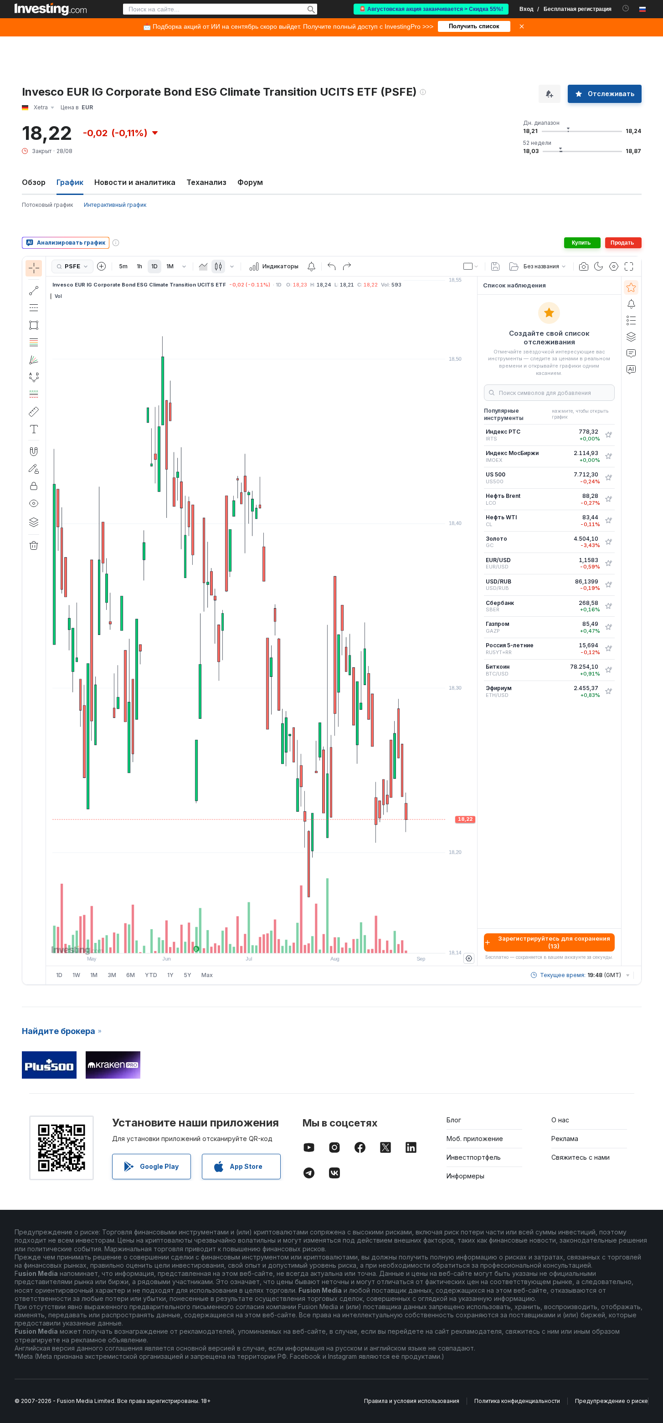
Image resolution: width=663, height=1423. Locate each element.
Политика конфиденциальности (517, 1400)
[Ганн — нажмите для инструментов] (34, 360)
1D (154, 266)
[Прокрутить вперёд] (274, 941)
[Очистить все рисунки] (34, 545)
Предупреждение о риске (611, 1400)
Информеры (465, 1176)
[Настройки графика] (614, 266)
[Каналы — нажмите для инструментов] (34, 308)
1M (170, 266)
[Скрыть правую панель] (474, 621)
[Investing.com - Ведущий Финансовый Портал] (51, 9)
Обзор (34, 182)
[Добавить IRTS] (608, 435)
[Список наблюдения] (631, 287)
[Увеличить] (249, 941)
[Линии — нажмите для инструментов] (34, 290)
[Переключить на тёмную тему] (599, 266)
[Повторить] (347, 266)
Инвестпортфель (474, 1157)
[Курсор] (34, 268)
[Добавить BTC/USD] (608, 670)
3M (112, 975)
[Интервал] (184, 266)
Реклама (564, 1138)
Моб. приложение (475, 1138)
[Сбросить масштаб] (286, 941)
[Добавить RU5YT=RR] (608, 648)
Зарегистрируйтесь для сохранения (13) (554, 942)
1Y (170, 975)
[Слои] (33, 522)
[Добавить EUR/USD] (608, 563)
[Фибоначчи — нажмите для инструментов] (34, 342)
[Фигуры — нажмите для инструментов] (34, 325)
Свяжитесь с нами (580, 1157)
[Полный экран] (629, 266)
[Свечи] (218, 266)
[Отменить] (332, 266)
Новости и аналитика (134, 182)
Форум (250, 182)
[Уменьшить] (237, 941)
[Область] (203, 266)
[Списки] (631, 320)
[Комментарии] (631, 353)
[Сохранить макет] (495, 266)
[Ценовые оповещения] (311, 266)
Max (207, 975)
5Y (187, 975)
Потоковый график (47, 204)
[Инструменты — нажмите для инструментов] (34, 412)
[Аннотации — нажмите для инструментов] (34, 429)
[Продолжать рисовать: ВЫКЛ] (34, 469)
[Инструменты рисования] (48, 620)
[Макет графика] (471, 266)
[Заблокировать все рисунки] (34, 486)
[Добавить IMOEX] (608, 456)
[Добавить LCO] (608, 499)
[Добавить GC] (608, 542)
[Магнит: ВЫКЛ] (34, 451)
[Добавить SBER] (608, 606)
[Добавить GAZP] (608, 627)
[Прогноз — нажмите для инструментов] (34, 394)
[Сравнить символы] (101, 266)
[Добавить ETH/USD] (608, 691)
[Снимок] (584, 266)
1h (139, 266)
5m (123, 266)
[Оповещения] (631, 304)
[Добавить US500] (608, 477)
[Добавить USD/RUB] (608, 584)
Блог (454, 1120)
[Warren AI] (631, 369)
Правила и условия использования (411, 1400)
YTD (151, 975)
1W (76, 975)
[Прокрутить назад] (261, 941)
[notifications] (626, 8)
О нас (560, 1120)
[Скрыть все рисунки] (34, 503)
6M (130, 975)
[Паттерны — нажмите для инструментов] (34, 377)
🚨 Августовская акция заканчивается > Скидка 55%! (431, 9)
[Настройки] (468, 958)
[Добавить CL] (608, 520)
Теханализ (206, 182)
